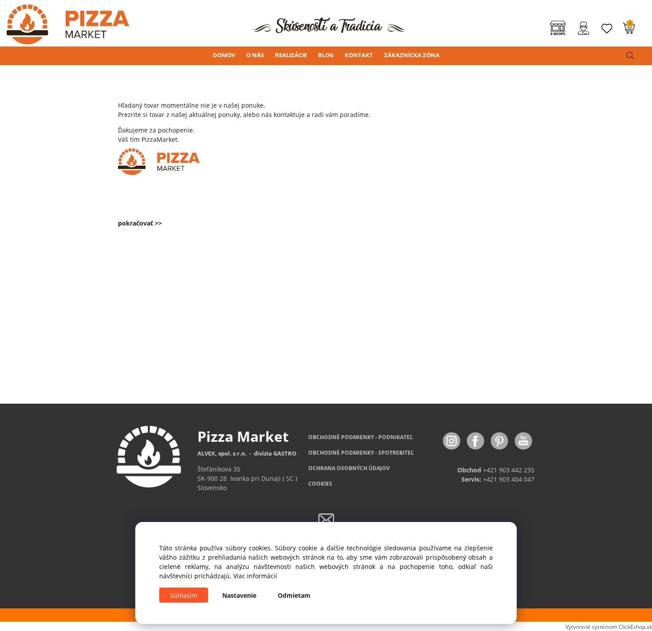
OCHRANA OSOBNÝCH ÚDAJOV (349, 468)
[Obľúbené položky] (607, 28)
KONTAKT (359, 55)
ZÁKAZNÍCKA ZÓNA (412, 55)
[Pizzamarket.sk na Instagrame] (452, 440)
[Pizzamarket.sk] (64, 21)
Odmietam (294, 595)
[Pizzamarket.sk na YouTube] (523, 440)
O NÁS (255, 55)
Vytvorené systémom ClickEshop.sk (609, 626)
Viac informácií (255, 576)
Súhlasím (183, 595)
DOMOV (224, 55)
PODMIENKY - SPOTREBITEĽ (361, 452)
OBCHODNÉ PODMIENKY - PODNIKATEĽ (360, 437)
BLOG (326, 55)
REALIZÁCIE (291, 55)
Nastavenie (239, 595)
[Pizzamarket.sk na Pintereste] (500, 440)
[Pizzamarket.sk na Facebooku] (476, 440)
